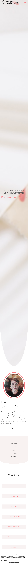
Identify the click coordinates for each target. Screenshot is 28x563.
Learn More (16, 562)
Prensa (14, 450)
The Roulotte (14, 456)
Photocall (14, 453)
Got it (11, 562)
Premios (14, 444)
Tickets (14, 447)
